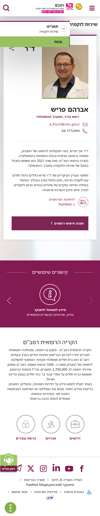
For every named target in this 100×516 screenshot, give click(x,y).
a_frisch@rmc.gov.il (64, 124)
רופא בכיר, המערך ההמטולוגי (57, 116)
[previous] (89, 300)
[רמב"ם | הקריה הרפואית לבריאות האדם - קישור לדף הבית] (53, 8)
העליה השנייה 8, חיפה (66, 480)
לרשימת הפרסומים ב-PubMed (62, 201)
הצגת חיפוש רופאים (69, 223)
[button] (35, 29)
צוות (58, 41)
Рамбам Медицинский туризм (50, 484)
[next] (10, 300)
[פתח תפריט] (92, 8)
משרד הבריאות (34, 480)
